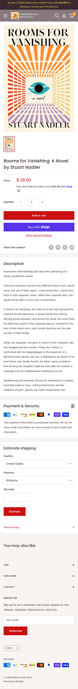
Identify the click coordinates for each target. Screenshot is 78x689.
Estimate (14, 511)
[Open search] (57, 16)
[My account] (64, 16)
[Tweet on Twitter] (64, 247)
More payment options (39, 235)
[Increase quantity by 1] (42, 202)
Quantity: (9, 201)
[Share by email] (71, 247)
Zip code (9, 489)
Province (9, 472)
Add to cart (39, 215)
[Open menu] (5, 15)
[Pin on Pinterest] (58, 247)
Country (8, 456)
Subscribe (15, 630)
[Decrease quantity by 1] (20, 202)
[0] (71, 15)
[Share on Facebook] (51, 247)
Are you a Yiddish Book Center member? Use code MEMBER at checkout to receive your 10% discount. (39, 4)
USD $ (9, 648)
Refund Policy (11, 527)
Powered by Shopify (13, 681)
